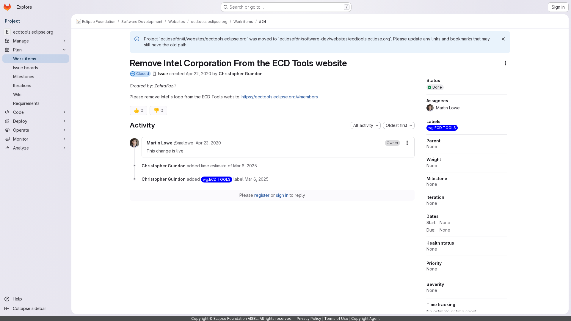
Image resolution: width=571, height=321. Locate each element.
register (261, 195)
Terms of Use (336, 318)
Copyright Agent (365, 318)
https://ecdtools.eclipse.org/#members (279, 96)
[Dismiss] (503, 39)
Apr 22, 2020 (198, 73)
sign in (282, 195)
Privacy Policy (309, 318)
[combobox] (366, 125)
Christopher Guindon (241, 73)
